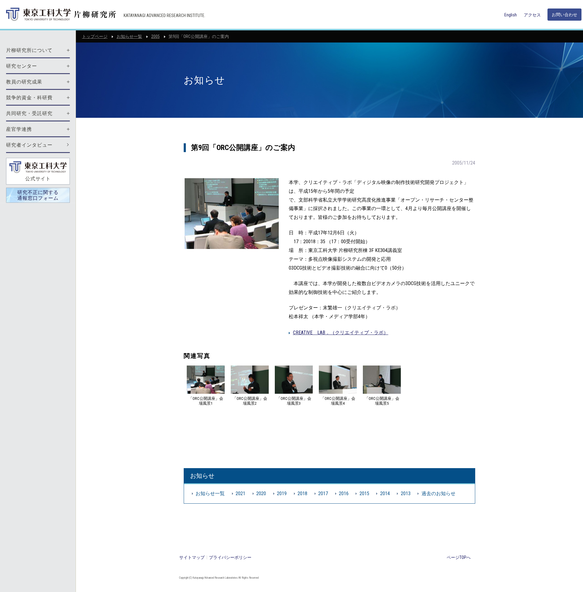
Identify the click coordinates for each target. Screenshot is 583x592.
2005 (155, 36)
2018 (302, 493)
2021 (240, 493)
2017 (323, 493)
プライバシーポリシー (230, 557)
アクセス (532, 15)
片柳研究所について (29, 50)
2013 (406, 493)
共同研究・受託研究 (29, 113)
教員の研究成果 (24, 82)
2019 (282, 493)
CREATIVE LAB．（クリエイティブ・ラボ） (340, 332)
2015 (364, 493)
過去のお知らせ (438, 493)
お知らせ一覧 (129, 36)
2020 (261, 493)
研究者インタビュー (29, 145)
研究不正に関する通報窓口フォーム (38, 195)
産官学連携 (19, 129)
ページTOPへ (459, 557)
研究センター (21, 66)
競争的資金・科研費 (29, 97)
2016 (344, 493)
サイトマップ (192, 557)
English (510, 15)
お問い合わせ (564, 14)
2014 (385, 493)
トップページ (94, 36)
